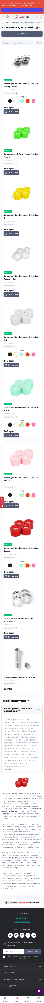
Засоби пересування (14, 22)
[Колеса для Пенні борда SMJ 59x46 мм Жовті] (22, 194)
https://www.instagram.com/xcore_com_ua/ (22, 935)
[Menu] (3, 16)
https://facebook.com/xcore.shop (16, 935)
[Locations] (37, 16)
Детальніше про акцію (24, 5)
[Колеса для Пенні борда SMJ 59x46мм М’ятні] (22, 387)
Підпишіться (32, 951)
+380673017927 (22, 918)
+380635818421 (22, 922)
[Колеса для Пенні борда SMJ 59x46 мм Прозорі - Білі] (22, 255)
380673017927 (10, 935)
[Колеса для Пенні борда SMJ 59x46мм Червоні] (22, 527)
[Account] (41, 16)
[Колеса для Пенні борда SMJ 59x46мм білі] (22, 316)
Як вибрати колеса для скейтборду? (18, 709)
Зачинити (22, 10)
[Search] (7, 16)
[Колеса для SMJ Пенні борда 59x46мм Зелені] (22, 133)
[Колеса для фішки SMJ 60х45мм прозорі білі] (22, 598)
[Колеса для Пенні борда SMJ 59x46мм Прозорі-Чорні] (22, 63)
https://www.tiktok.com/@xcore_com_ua (27, 935)
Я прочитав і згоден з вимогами (23, 957)
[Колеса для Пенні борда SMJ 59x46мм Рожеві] (22, 457)
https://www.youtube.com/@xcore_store (33, 935)
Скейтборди (29, 22)
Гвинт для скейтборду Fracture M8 (19, 677)
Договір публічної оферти (24, 956)
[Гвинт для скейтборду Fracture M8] (22, 659)
